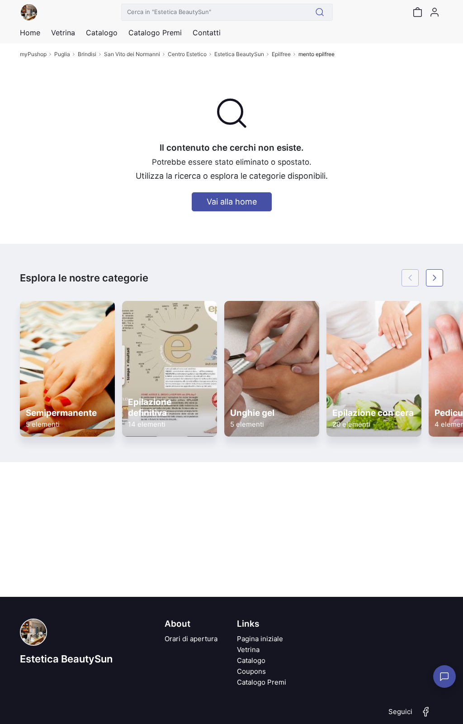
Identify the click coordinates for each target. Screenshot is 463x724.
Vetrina (248, 649)
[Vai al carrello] (417, 12)
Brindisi (87, 54)
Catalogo (102, 32)
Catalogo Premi (261, 682)
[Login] (434, 12)
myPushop (33, 54)
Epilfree (281, 54)
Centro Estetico (187, 54)
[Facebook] (426, 715)
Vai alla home (232, 201)
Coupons (251, 671)
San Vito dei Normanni (132, 54)
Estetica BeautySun (239, 54)
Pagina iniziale (260, 638)
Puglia (62, 54)
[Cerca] (320, 12)
